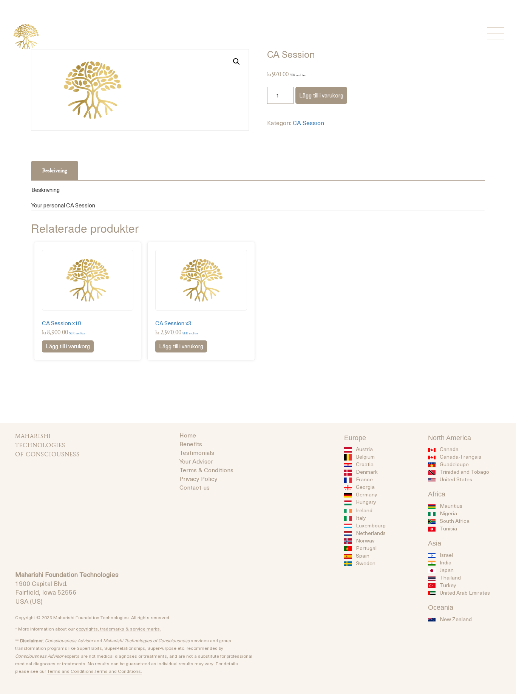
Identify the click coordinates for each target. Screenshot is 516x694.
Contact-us (194, 487)
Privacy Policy (198, 478)
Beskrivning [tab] (54, 170)
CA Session (308, 122)
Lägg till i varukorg (321, 95)
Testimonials (196, 452)
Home (187, 434)
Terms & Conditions (206, 469)
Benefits (190, 443)
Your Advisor (196, 460)
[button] (236, 61)
